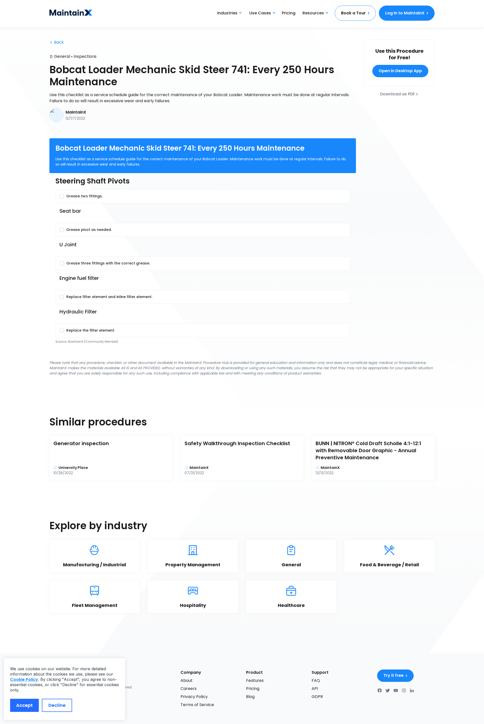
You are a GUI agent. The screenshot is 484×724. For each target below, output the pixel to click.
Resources (313, 13)
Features (255, 680)
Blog (250, 697)
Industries (227, 13)
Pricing (288, 13)
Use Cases (260, 13)
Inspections (85, 56)
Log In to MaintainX (405, 13)
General (62, 56)
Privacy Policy (194, 697)
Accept (24, 705)
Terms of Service (197, 705)
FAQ (316, 680)
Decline (57, 705)
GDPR (317, 697)
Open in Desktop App (400, 71)
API (315, 688)
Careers (188, 688)
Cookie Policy (24, 679)
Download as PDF (397, 93)
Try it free (393, 675)
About (186, 680)
